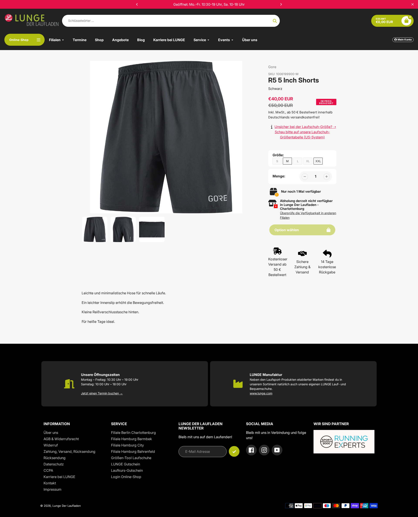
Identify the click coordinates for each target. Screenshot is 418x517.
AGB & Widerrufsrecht (61, 439)
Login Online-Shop (126, 477)
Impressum (52, 489)
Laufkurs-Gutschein (127, 470)
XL (308, 161)
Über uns (51, 432)
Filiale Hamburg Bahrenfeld (133, 451)
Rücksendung (55, 458)
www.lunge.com (261, 393)
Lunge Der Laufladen (66, 505)
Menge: (279, 176)
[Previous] (137, 4)
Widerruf (51, 445)
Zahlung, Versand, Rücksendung (69, 451)
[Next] (281, 4)
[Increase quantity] (326, 176)
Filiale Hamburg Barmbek (131, 439)
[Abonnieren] (234, 451)
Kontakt (50, 483)
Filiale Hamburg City (127, 445)
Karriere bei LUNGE (59, 477)
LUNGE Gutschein (125, 464)
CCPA (48, 470)
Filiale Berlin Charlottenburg (133, 432)
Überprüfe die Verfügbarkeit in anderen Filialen (308, 215)
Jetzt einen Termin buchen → (102, 393)
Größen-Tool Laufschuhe (131, 458)
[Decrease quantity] (305, 176)
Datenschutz (54, 464)
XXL (318, 161)
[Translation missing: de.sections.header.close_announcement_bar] (412, 4)
